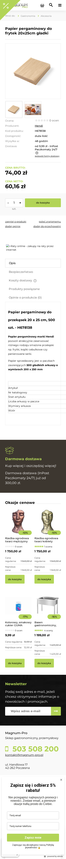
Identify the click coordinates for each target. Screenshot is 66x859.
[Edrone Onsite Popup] (33, 429)
